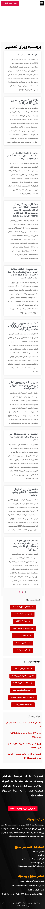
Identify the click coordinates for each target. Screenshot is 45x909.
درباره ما (41, 855)
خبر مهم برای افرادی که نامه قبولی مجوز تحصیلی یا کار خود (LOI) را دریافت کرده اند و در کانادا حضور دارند (23, 273)
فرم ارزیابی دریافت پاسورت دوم (32, 859)
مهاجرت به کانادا (38, 851)
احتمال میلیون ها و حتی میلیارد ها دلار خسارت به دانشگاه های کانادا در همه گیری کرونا (25, 545)
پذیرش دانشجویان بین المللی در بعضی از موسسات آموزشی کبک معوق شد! (23, 385)
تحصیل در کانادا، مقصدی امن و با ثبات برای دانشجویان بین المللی (23, 437)
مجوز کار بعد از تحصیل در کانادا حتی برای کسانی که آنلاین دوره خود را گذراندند (22, 156)
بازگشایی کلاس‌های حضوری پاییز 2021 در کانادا (24, 102)
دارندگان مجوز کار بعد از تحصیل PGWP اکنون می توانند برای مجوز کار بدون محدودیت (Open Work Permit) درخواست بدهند (25, 210)
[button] (42, 3)
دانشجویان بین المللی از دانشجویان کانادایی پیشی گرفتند (25, 492)
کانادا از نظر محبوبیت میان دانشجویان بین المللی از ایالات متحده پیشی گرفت (23, 326)
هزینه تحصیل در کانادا (27, 55)
